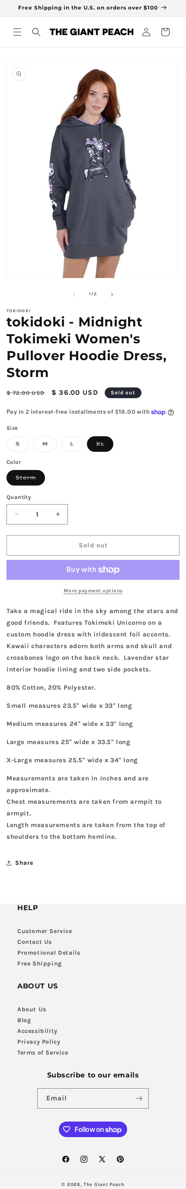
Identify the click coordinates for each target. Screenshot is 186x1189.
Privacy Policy (38, 1041)
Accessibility (37, 1031)
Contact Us (34, 942)
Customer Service (44, 931)
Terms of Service (42, 1052)
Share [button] (24, 862)
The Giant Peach (104, 1184)
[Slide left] (73, 294)
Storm (30, 479)
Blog (24, 1020)
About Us (31, 1009)
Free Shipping (39, 963)
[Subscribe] (138, 1098)
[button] (17, 32)
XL (104, 446)
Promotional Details (48, 952)
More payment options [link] (93, 591)
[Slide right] (112, 294)
